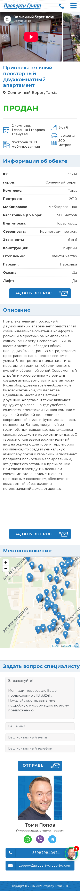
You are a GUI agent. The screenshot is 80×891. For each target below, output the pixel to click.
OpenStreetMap (71, 646)
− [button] (5, 568)
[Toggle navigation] (73, 6)
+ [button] (5, 562)
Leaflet (55, 646)
